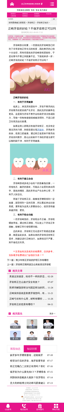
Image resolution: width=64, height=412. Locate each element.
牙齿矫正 (31, 23)
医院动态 (25, 14)
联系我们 (25, 16)
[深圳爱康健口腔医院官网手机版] (31, 4)
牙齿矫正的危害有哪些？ (22, 304)
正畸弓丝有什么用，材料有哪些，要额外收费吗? (28, 298)
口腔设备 (13, 16)
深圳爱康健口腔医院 (17, 23)
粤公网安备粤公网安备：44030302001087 (33, 397)
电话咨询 (24, 409)
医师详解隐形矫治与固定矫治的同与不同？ (28, 287)
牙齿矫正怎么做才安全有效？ (24, 282)
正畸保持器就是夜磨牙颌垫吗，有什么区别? (28, 293)
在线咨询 (37, 16)
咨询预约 (40, 409)
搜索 (54, 19)
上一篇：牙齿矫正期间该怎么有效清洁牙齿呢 (29, 264)
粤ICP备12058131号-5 (37, 400)
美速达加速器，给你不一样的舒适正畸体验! (28, 276)
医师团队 (37, 14)
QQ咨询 (8, 409)
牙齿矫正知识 (42, 23)
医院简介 (13, 14)
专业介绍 (48, 14)
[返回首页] (12, 4)
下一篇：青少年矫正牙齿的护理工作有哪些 (28, 260)
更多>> (52, 314)
